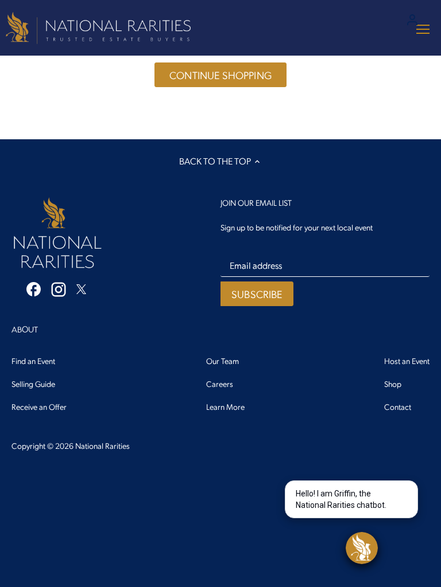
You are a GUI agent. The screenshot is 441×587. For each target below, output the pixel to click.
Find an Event (33, 360)
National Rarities (102, 445)
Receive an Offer (39, 406)
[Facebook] (33, 288)
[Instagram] (58, 289)
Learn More (225, 406)
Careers (219, 383)
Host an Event (407, 360)
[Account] (412, 18)
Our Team (222, 360)
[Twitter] (81, 288)
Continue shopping (220, 74)
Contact (397, 406)
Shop (392, 383)
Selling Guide (33, 383)
